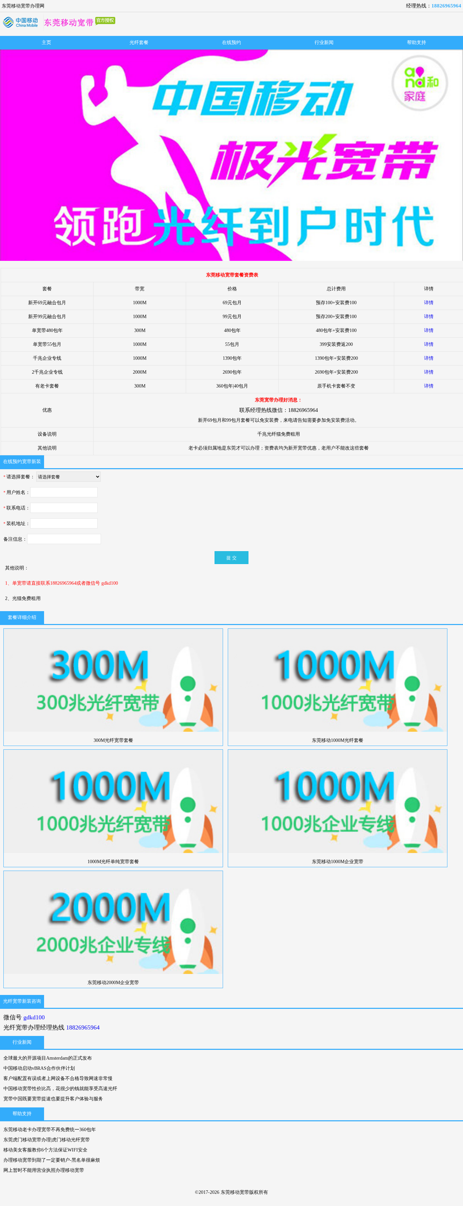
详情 (429, 302)
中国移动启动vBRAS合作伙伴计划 (39, 1068)
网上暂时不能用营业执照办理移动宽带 (43, 1170)
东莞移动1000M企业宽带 (337, 861)
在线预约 (231, 42)
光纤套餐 (138, 42)
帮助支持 (416, 42)
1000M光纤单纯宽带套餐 (113, 861)
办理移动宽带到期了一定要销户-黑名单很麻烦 (51, 1160)
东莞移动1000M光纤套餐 (337, 740)
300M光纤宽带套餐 (113, 740)
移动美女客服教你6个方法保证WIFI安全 (45, 1149)
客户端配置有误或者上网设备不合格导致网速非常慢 (58, 1078)
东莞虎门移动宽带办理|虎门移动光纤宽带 (46, 1139)
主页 (46, 42)
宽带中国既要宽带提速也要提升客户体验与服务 (53, 1098)
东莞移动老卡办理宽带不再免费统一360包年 (49, 1129)
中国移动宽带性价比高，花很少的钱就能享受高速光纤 (60, 1088)
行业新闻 (324, 42)
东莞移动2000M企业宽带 (113, 982)
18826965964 (446, 5)
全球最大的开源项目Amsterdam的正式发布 (47, 1058)
